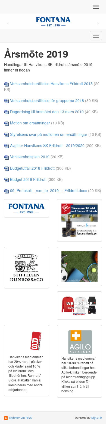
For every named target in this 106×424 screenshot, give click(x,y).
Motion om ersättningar (30, 123)
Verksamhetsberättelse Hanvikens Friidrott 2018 (51, 83)
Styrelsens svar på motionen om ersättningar (48, 134)
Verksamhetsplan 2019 (29, 156)
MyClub (96, 418)
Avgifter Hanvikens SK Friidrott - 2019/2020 (47, 145)
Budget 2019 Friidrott (28, 179)
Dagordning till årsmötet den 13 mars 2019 (47, 111)
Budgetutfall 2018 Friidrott (32, 168)
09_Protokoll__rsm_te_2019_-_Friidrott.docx (48, 190)
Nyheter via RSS (20, 418)
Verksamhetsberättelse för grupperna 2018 (47, 100)
